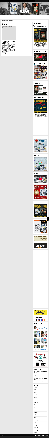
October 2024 (35, 419)
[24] (39, 233)
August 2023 (35, 432)
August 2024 (35, 422)
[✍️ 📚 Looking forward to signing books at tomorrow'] (42, 346)
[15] (45, 232)
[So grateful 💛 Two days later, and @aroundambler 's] (45, 332)
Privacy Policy (2, 435)
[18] (34, 233)
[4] (36, 232)
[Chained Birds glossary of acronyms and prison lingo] (9, 33)
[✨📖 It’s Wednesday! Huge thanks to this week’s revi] (38, 332)
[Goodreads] (45, 1)
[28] (42, 233)
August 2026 (35, 387)
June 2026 (35, 389)
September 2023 (36, 430)
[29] (43, 233)
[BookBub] (47, 1)
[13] (43, 232)
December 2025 (36, 397)
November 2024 (36, 417)
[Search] (47, 17)
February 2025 (36, 412)
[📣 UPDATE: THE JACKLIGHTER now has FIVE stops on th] (42, 332)
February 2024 (36, 425)
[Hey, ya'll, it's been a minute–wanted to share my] (42, 335)
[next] (46, 226)
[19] (35, 233)
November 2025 (36, 399)
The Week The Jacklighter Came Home (39, 376)
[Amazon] (46, 1)
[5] (37, 232)
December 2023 (36, 427)
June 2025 (35, 405)
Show (48, 219)
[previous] (34, 226)
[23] (38, 233)
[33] (46, 233)
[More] (44, 320)
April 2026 (35, 392)
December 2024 (36, 415)
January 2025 (35, 414)
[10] (41, 232)
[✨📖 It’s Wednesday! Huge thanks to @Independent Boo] (35, 332)
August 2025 (35, 404)
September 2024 (36, 420)
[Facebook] (41, 320)
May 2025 (35, 407)
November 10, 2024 (4, 43)
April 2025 (35, 409)
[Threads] (39, 1)
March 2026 (35, 394)
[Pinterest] (42, 320)
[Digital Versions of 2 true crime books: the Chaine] (38, 346)
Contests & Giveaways (11, 17)
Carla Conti (24, 11)
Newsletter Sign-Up (4, 17)
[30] (44, 233)
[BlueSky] (41, 1)
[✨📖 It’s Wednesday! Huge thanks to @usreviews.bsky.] (45, 339)
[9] (40, 232)
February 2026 (36, 395)
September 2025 (36, 402)
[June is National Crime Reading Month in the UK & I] (42, 342)
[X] (39, 320)
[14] (44, 232)
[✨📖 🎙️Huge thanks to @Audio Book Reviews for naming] (38, 342)
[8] (39, 232)
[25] (40, 233)
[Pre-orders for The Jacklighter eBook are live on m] (35, 342)
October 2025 (35, 400)
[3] (35, 232)
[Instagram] (38, 320)
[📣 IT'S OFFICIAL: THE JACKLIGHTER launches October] (35, 335)
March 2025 (35, 410)
